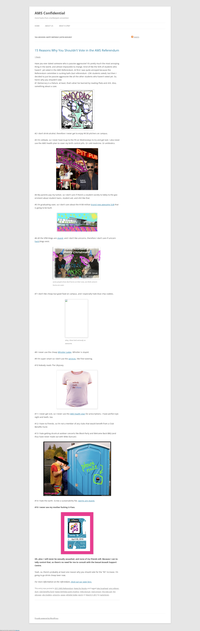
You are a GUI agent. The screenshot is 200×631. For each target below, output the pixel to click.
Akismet (17, 630)
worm (80, 595)
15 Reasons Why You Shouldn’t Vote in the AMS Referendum (77, 50)
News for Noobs (80, 588)
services (72, 358)
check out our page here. (81, 581)
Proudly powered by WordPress (46, 618)
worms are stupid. (86, 500)
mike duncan (85, 591)
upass (63, 595)
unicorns (56, 595)
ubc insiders (47, 595)
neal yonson (96, 591)
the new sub (107, 591)
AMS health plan (77, 414)
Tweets (136, 37)
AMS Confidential (50, 13)
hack (37, 241)
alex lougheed (102, 588)
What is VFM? (64, 26)
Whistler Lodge (64, 352)
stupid (60, 238)
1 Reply (38, 57)
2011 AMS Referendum (64, 588)
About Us (49, 26)
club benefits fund (46, 591)
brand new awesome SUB (102, 204)
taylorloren (104, 595)
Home (37, 26)
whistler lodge (71, 595)
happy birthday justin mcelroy (67, 591)
